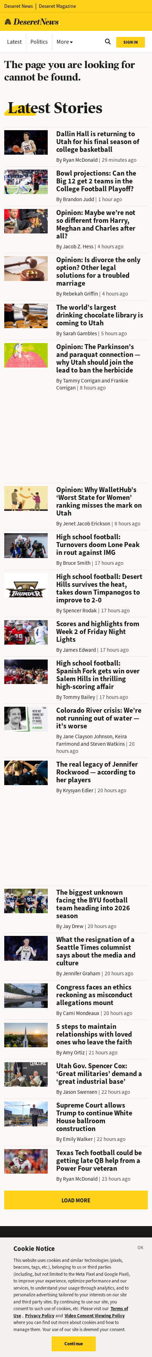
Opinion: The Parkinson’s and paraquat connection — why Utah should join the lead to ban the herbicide (98, 358)
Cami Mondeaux (81, 1013)
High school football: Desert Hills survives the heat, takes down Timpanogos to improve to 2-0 (99, 588)
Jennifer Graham (81, 973)
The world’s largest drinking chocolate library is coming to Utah (99, 315)
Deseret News (18, 6)
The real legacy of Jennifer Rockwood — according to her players (97, 772)
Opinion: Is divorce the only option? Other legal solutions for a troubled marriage (98, 271)
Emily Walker (78, 1139)
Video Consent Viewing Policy (95, 1316)
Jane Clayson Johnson (87, 736)
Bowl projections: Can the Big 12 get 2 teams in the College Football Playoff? (96, 181)
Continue (73, 1344)
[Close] (140, 1249)
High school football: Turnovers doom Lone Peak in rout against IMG (98, 544)
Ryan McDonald (80, 160)
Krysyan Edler (78, 790)
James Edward (79, 649)
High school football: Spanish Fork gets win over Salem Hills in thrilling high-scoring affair (98, 674)
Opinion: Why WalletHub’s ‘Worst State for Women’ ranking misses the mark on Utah (99, 501)
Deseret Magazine (57, 6)
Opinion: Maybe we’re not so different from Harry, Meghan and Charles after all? (95, 224)
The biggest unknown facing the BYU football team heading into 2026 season (93, 904)
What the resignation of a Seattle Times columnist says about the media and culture (95, 951)
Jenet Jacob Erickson (86, 523)
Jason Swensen (80, 1092)
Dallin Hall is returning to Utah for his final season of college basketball (97, 141)
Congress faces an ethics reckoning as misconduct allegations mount (94, 995)
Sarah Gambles (80, 333)
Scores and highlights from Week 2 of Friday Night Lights (97, 631)
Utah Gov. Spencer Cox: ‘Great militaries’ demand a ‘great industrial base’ (99, 1073)
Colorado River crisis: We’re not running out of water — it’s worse (98, 718)
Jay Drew (73, 926)
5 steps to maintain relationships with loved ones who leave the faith (94, 1034)
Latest (14, 41)
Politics (39, 41)
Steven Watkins (107, 744)
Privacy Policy (39, 1316)
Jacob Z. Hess (78, 246)
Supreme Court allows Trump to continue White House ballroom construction (94, 1117)
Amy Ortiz (73, 1052)
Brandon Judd (78, 199)
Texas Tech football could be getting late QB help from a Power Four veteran (99, 1160)
